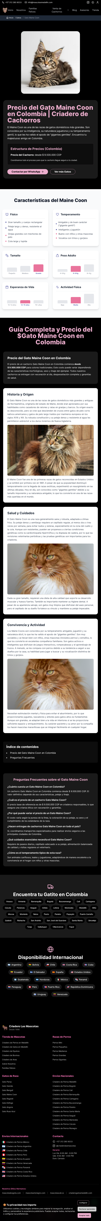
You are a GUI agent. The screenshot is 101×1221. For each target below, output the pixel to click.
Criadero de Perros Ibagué (64, 1115)
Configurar (83, 1203)
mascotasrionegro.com (35, 1193)
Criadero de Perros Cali (62, 1090)
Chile (50, 964)
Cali (78, 901)
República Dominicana (80, 987)
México (62, 979)
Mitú (94, 908)
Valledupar (42, 927)
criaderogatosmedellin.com (80, 1193)
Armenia (21, 901)
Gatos (18, 18)
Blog (74, 10)
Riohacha (21, 920)
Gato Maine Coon (9, 1094)
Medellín (83, 908)
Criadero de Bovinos (10, 1055)
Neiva (35, 914)
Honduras (43, 979)
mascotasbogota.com (11, 1193)
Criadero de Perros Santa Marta (66, 1111)
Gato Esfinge (7, 1103)
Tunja (29, 927)
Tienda (95, 10)
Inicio (10, 10)
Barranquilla (36, 901)
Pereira (58, 914)
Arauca (9, 901)
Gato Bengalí (7, 1090)
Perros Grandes (59, 1055)
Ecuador (17, 972)
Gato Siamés (7, 1086)
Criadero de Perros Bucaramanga (67, 1103)
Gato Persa (7, 1082)
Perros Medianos (60, 1051)
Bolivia (34, 964)
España (57, 972)
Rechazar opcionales (87, 1209)
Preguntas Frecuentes (22, 757)
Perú (33, 987)
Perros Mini (57, 1042)
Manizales (69, 908)
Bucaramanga (65, 901)
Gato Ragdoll (7, 1099)
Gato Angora (7, 1107)
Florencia (21, 908)
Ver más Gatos (62, 171)
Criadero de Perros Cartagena (65, 1099)
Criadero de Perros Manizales (65, 1120)
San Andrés (36, 920)
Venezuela (60, 994)
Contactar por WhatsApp (26, 171)
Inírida (44, 908)
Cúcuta (8, 908)
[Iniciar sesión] (97, 2)
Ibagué (33, 908)
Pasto (46, 914)
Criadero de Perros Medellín (64, 1082)
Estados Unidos (80, 972)
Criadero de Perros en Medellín (15, 1042)
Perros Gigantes (59, 1059)
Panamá (81, 979)
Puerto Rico (52, 987)
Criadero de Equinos (10, 1051)
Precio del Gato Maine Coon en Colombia (33, 752)
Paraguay (14, 987)
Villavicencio (58, 927)
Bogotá (50, 901)
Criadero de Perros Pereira (64, 1107)
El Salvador (37, 972)
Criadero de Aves (9, 1059)
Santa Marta (77, 920)
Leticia (56, 908)
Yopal (71, 927)
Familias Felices (33, 10)
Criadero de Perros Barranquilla (66, 1094)
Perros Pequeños (60, 1047)
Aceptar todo (84, 1215)
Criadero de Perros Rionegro (65, 1128)
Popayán (70, 914)
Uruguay (40, 994)
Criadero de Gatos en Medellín (15, 1047)
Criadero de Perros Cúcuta (64, 1124)
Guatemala (21, 979)
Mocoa (11, 914)
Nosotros (21, 10)
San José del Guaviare (56, 920)
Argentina (14, 964)
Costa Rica (69, 964)
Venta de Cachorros (57, 10)
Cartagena (90, 901)
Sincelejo (92, 920)
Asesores (84, 10)
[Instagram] (88, 2)
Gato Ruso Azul (8, 1111)
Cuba (88, 964)
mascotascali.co (57, 1193)
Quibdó (8, 920)
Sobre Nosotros (9, 1064)
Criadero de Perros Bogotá (64, 1086)
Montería (23, 914)
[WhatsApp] (93, 2)
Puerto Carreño (86, 914)
